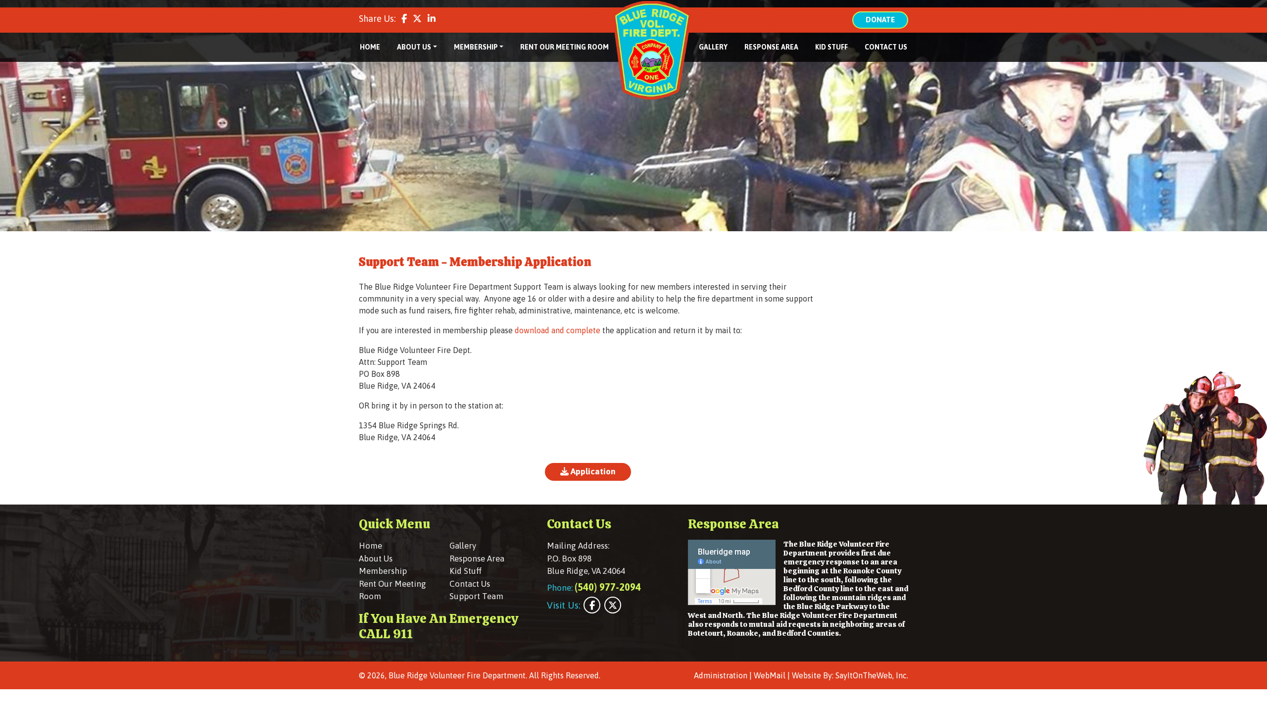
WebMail (769, 675)
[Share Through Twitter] (417, 18)
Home (370, 546)
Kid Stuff (465, 571)
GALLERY (713, 47)
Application (592, 471)
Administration (720, 675)
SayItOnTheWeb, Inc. (871, 675)
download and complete (557, 330)
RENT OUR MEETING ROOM (564, 47)
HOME (370, 47)
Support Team (476, 596)
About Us (375, 558)
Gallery (462, 546)
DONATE (880, 19)
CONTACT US (886, 47)
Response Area (476, 558)
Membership (383, 571)
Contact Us (469, 584)
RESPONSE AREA (771, 47)
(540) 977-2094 (608, 587)
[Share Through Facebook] (404, 18)
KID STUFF (831, 47)
